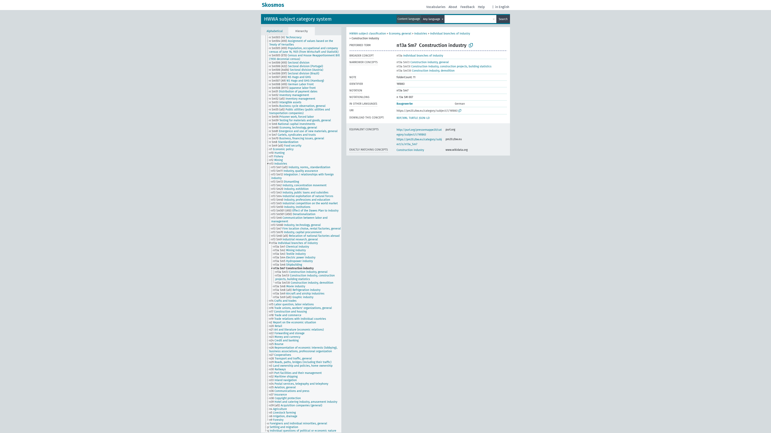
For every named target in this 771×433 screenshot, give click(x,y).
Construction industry (410, 150)
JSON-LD (424, 118)
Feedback (467, 7)
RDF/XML (402, 118)
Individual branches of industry (450, 33)
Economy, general (400, 33)
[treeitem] (287, 37)
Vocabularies (435, 7)
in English (502, 7)
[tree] (301, 234)
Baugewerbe (405, 103)
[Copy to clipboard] (471, 45)
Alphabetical (275, 31)
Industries (420, 33)
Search (503, 19)
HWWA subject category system (298, 19)
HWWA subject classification (367, 33)
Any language (432, 19)
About (453, 7)
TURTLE (413, 118)
